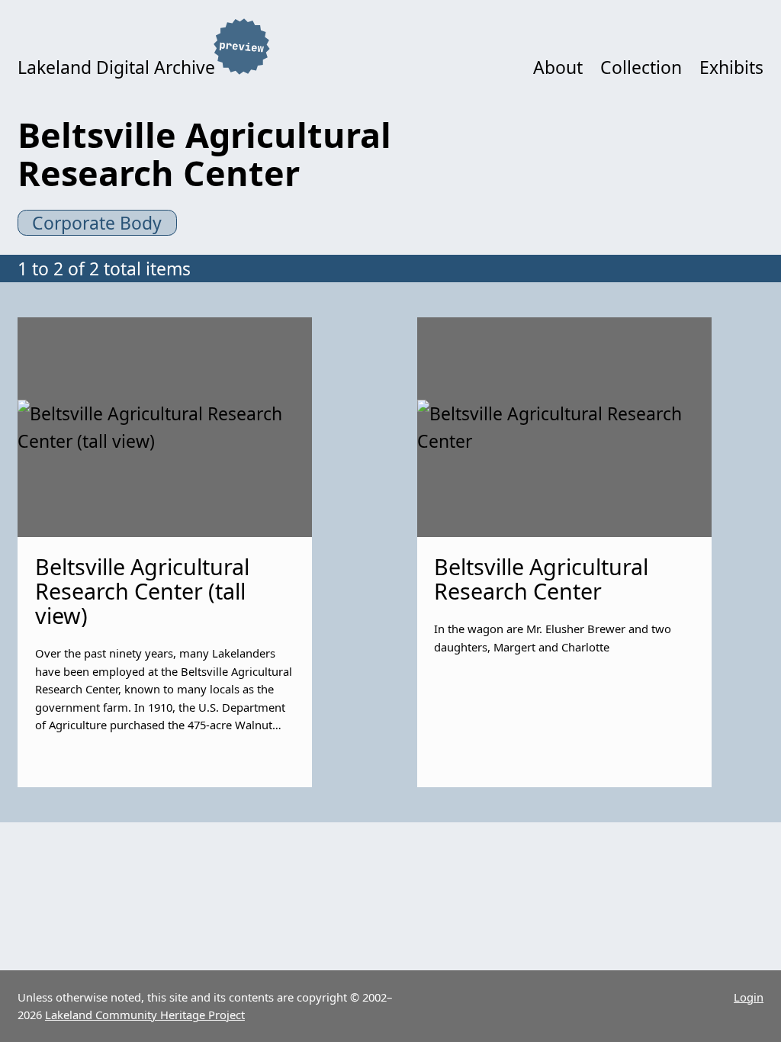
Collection (641, 67)
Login (748, 997)
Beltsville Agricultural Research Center (541, 579)
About (558, 67)
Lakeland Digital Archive (116, 67)
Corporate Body (97, 223)
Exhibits (731, 67)
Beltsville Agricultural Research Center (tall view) (142, 590)
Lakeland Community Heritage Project (145, 1014)
